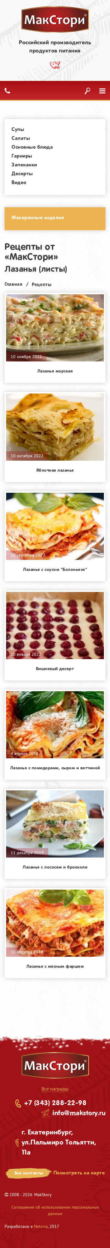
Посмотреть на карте (79, 1173)
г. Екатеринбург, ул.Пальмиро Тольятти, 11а (59, 1142)
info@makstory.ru (79, 1113)
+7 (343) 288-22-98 (55, 1103)
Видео (19, 182)
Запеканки (24, 165)
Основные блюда (32, 147)
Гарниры (22, 156)
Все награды (55, 1089)
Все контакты (29, 1173)
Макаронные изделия (38, 218)
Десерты (22, 174)
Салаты (21, 138)
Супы (18, 129)
